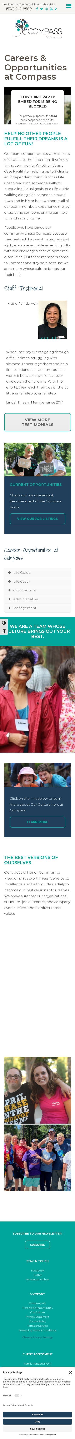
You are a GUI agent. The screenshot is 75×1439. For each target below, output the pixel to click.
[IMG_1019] (37, 1022)
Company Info (37, 1303)
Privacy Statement (37, 1316)
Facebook (37, 1270)
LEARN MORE (37, 822)
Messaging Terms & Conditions (37, 1330)
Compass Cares (37, 29)
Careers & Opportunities (37, 1307)
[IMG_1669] (37, 954)
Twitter (37, 1274)
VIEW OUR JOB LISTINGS (37, 519)
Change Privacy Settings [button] (37, 1337)
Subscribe (37, 1244)
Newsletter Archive (37, 1279)
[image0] (37, 1158)
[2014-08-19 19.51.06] (37, 1090)
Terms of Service (37, 1325)
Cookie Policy (37, 1321)
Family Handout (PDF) (37, 1363)
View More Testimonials (37, 422)
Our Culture (37, 1312)
